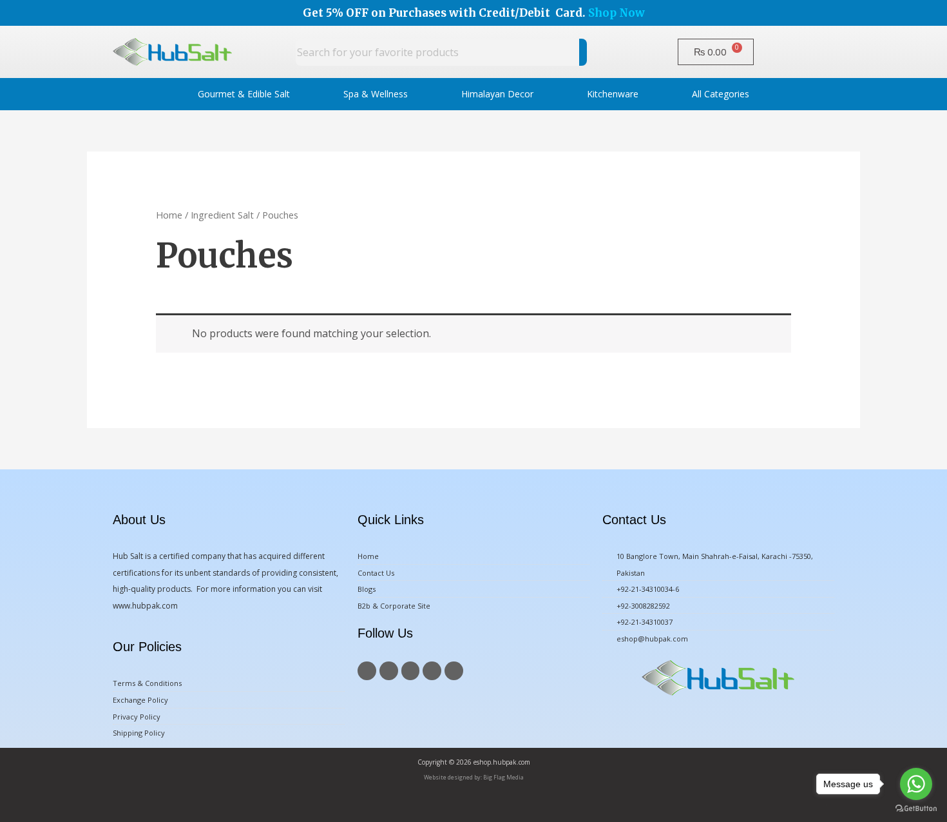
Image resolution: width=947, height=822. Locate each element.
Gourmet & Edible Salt (244, 94)
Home (169, 214)
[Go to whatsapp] (916, 784)
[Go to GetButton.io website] (916, 809)
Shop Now (616, 13)
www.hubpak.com (145, 605)
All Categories (720, 94)
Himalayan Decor (497, 94)
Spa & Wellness (375, 94)
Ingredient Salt (222, 214)
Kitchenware (612, 94)
